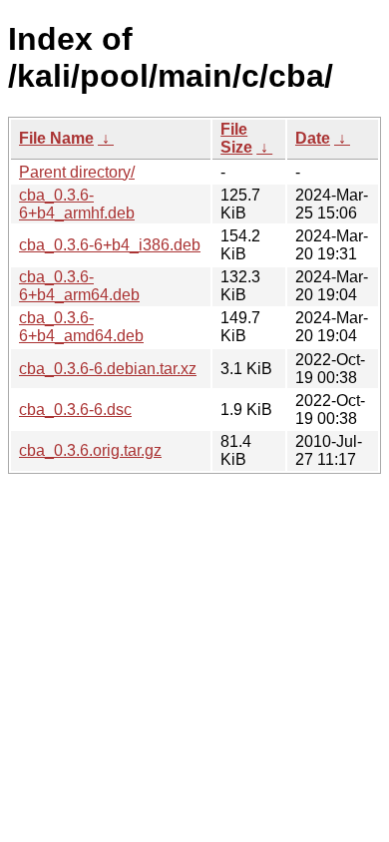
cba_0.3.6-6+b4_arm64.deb (79, 285)
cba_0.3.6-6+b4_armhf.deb (77, 204)
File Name (56, 138)
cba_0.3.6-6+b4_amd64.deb (81, 326)
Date (312, 138)
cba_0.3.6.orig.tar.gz (90, 450)
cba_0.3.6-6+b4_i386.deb (109, 244)
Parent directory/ (77, 172)
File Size (236, 138)
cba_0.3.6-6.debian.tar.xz (107, 368)
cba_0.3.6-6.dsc (75, 409)
